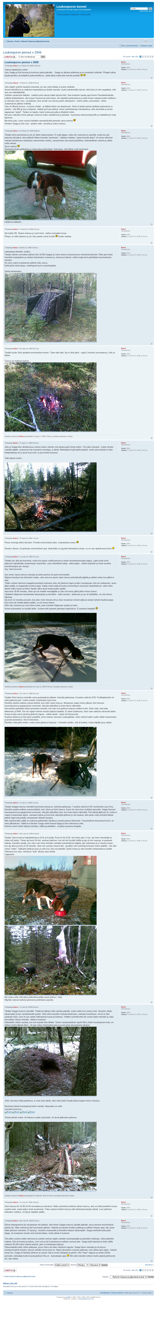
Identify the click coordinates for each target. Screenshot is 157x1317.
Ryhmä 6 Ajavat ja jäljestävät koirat (35, 41)
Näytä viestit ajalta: (47, 1265)
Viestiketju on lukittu (8, 57)
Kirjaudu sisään (146, 46)
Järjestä (73, 1265)
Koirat (17, 41)
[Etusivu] (30, 20)
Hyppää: (105, 1277)
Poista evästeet (117, 1293)
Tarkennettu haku (145, 11)
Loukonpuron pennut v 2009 (22, 52)
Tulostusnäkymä (145, 40)
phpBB (68, 1297)
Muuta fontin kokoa (150, 40)
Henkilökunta (105, 1293)
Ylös (151, 78)
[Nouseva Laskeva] (98, 1265)
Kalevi (15, 66)
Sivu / (135, 56)
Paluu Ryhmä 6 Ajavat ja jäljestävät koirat (20, 1276)
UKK (123, 46)
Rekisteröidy (133, 46)
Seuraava (148, 1265)
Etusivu (10, 41)
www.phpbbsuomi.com (86, 1299)
